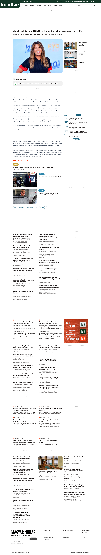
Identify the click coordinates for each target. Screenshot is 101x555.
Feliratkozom (33, 538)
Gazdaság (38, 5)
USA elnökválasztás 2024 (32, 207)
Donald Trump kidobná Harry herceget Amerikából (48, 194)
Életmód (55, 5)
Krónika (16, 164)
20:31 (66, 131)
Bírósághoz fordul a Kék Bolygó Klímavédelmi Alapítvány (82, 44)
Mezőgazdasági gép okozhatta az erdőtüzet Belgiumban (76, 135)
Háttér (44, 5)
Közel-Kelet (69, 57)
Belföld (26, 5)
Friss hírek (25, 1)
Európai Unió (70, 66)
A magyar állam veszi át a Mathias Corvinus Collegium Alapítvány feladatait (78, 132)
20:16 (66, 135)
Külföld (32, 5)
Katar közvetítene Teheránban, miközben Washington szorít (82, 54)
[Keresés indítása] (91, 5)
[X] (96, 1)
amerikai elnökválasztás (19, 207)
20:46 (66, 126)
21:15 (66, 118)
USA (48, 207)
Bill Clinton (42, 207)
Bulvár (60, 5)
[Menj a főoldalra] (10, 4)
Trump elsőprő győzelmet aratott (49, 177)
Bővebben (76, 139)
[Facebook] (91, 1)
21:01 (66, 122)
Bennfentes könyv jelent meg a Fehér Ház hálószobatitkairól (33, 167)
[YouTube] (93, 1)
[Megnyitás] (22, 6)
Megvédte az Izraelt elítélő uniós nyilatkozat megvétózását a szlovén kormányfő (82, 63)
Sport (49, 5)
